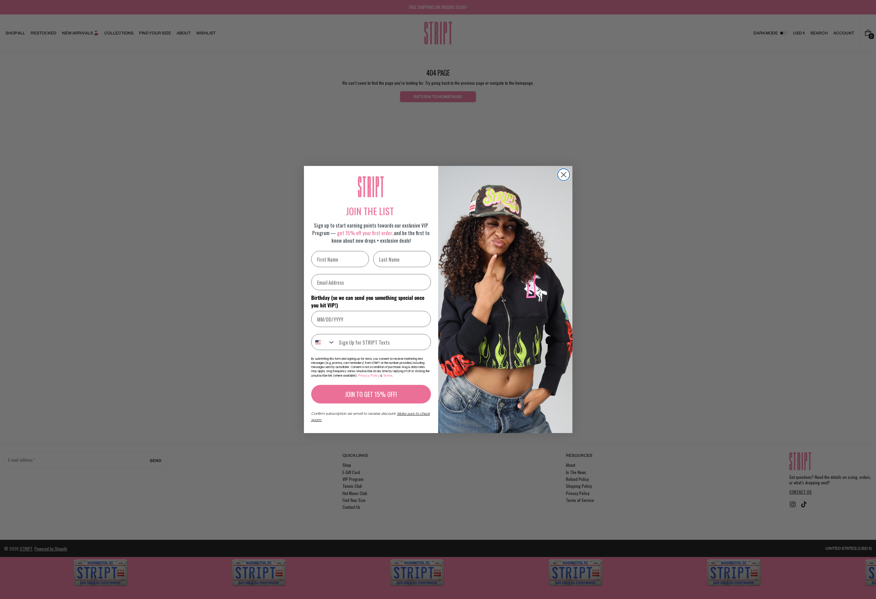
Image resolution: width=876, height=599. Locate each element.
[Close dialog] (564, 175)
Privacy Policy (369, 375)
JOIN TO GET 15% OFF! (371, 394)
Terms (387, 375)
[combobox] (323, 342)
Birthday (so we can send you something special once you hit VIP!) (367, 301)
